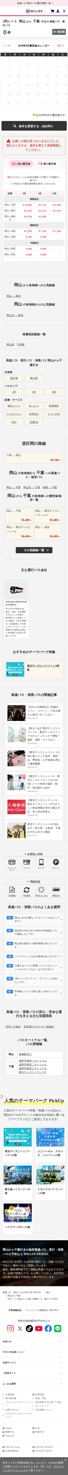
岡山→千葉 (10, 204)
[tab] (21, 163)
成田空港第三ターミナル (33, 1068)
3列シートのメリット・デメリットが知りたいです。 (36, 980)
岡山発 (10, 344)
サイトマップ (41, 1406)
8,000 (43, 216)
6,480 (58, 205)
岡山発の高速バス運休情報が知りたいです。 (36, 945)
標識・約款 (40, 1398)
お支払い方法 (35, 854)
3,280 (58, 231)
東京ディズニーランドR (32, 1072)
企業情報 (9, 1394)
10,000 (28, 205)
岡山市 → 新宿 (15, 315)
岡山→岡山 (10, 254)
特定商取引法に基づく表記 (48, 1402)
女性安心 (34, 414)
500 (30, 237)
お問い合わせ (11, 1409)
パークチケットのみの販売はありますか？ (37, 956)
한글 (37, 1428)
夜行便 (34, 378)
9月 (59, 45)
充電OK (34, 422)
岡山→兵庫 (10, 236)
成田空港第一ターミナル (33, 1060)
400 (30, 254)
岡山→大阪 (10, 231)
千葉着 (20, 344)
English (8, 1428)
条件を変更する (34, 126)
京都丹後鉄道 (11, 1451)
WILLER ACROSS (43, 1451)
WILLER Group (12, 1447)
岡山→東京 (10, 210)
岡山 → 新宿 (14, 296)
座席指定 (54, 405)
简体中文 (39, 1432)
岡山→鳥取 (10, 248)
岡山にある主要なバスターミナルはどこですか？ (37, 919)
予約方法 (35, 881)
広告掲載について (44, 1409)
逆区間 (61, 32)
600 (30, 248)
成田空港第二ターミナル (33, 1064)
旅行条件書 (10, 1398)
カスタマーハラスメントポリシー (18, 1415)
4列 (54, 392)
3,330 (43, 231)
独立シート (14, 405)
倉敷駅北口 (25, 1054)
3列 (34, 392)
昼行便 (14, 378)
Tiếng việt (9, 1435)
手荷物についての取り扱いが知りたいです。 (36, 993)
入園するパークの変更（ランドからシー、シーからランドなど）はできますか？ (37, 967)
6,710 (43, 205)
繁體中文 (9, 1432)
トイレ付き (54, 414)
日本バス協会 (13, 1026)
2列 (14, 392)
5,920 (58, 210)
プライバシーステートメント (18, 1404)
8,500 (29, 210)
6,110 (43, 210)
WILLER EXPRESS (44, 1447)
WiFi (14, 422)
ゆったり (34, 405)
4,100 (29, 231)
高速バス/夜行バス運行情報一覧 (34, 3)
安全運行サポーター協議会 (39, 1026)
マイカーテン (14, 414)
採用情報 (39, 1394)
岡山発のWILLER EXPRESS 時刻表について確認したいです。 (36, 932)
